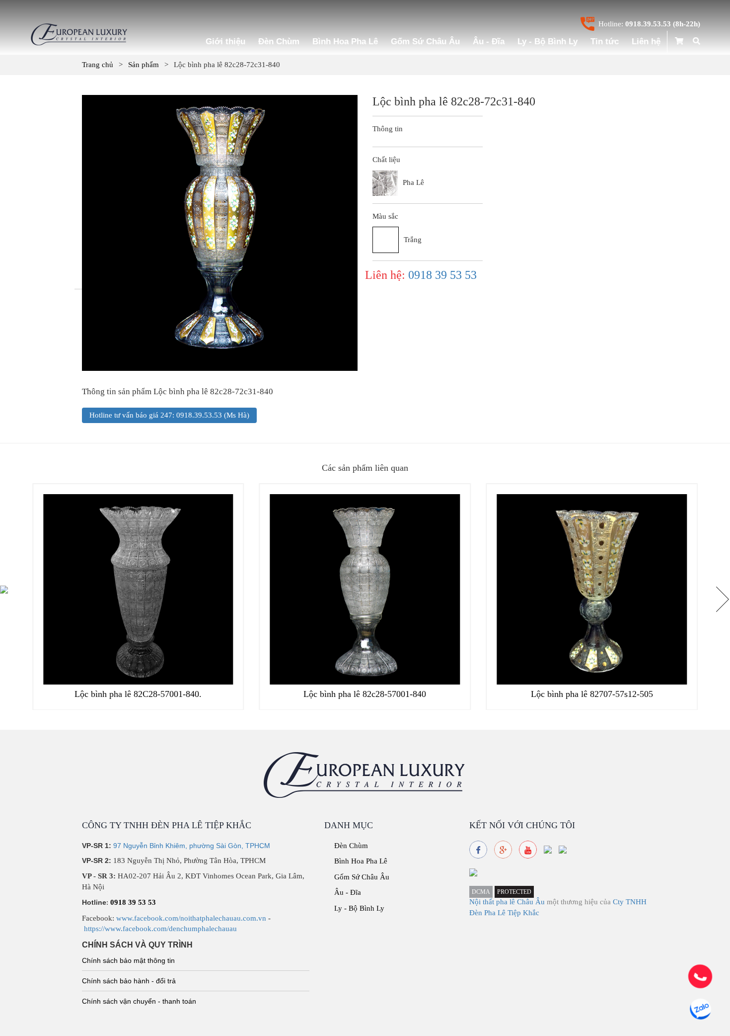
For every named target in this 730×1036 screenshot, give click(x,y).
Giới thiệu (225, 41)
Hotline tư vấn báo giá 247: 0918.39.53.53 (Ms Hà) (169, 415)
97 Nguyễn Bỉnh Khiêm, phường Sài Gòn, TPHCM (191, 846)
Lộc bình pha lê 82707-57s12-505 (592, 694)
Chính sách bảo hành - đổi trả (129, 981)
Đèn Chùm (278, 41)
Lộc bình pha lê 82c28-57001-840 (364, 694)
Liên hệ (646, 41)
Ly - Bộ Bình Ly (547, 41)
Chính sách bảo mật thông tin (128, 960)
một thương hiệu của (580, 902)
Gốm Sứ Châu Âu (425, 41)
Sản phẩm (143, 65)
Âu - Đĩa (489, 41)
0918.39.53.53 (648, 24)
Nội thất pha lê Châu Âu (507, 902)
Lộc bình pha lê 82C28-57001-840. (138, 694)
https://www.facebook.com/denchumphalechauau (160, 929)
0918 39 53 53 (442, 274)
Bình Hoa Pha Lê (345, 41)
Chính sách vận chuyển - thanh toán (139, 1001)
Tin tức (604, 41)
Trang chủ (97, 65)
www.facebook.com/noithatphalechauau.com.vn (191, 918)
